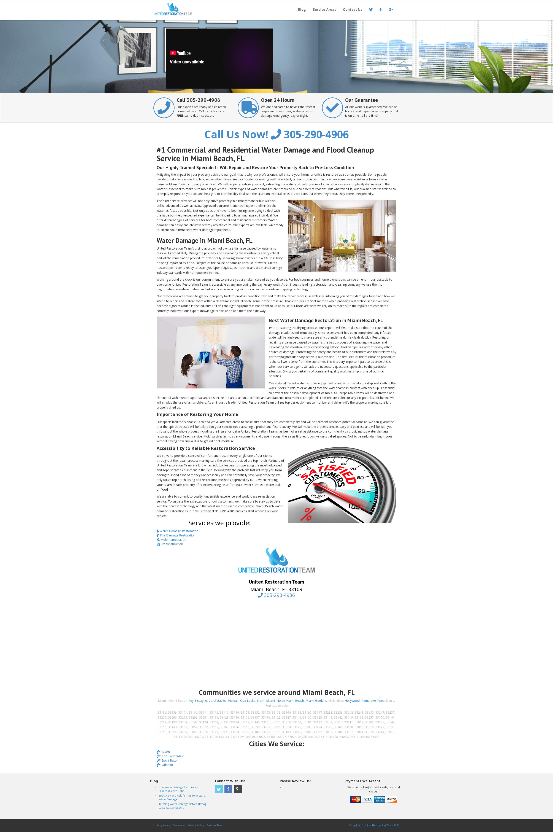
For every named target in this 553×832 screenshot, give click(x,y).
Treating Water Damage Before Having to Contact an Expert (183, 805)
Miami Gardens (316, 700)
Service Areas (324, 9)
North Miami (266, 700)
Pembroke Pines (372, 700)
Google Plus (238, 789)
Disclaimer (178, 825)
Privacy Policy (196, 825)
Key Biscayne (197, 700)
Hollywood (352, 700)
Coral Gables (217, 700)
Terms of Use (214, 825)
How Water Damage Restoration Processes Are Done (179, 788)
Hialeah (233, 700)
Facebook (228, 789)
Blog (302, 9)
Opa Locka (247, 700)
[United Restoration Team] (213, 8)
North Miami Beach (290, 700)
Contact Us (352, 9)
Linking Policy (161, 825)
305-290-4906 (315, 134)
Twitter (219, 789)
